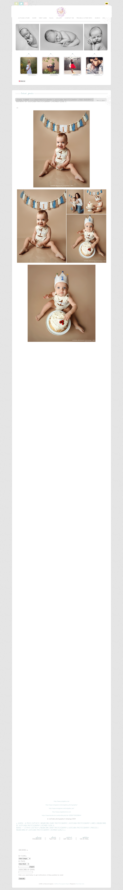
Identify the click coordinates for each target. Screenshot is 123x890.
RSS (104, 18)
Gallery (59, 18)
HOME (34, 18)
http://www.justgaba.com (61, 801)
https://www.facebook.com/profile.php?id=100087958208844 (61, 815)
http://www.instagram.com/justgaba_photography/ (61, 805)
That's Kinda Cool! (80, 883)
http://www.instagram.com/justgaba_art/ (61, 808)
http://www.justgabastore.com (61, 812)
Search (97, 18)
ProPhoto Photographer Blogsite (62, 883)
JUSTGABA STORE (24, 18)
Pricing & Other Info (84, 18)
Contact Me (69, 18)
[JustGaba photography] (61, 17)
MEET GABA (43, 18)
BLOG (51, 18)
